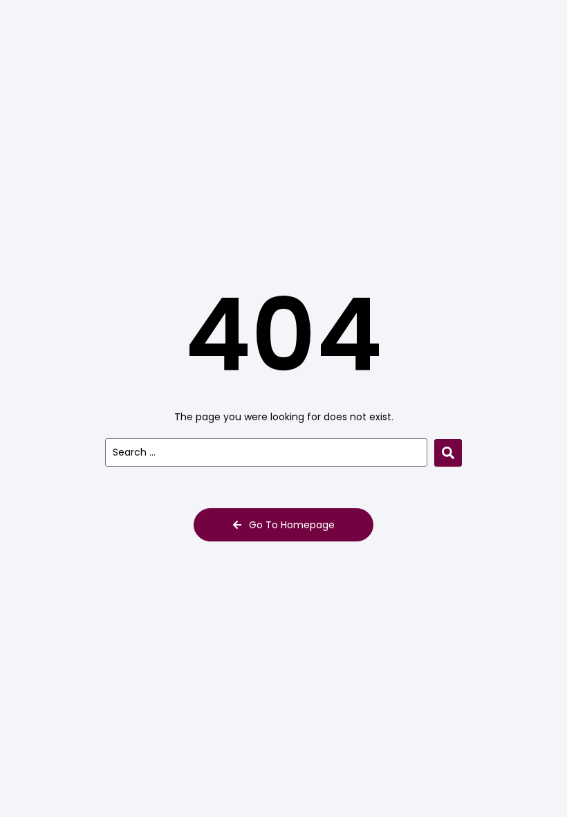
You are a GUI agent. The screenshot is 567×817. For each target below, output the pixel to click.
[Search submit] (448, 453)
